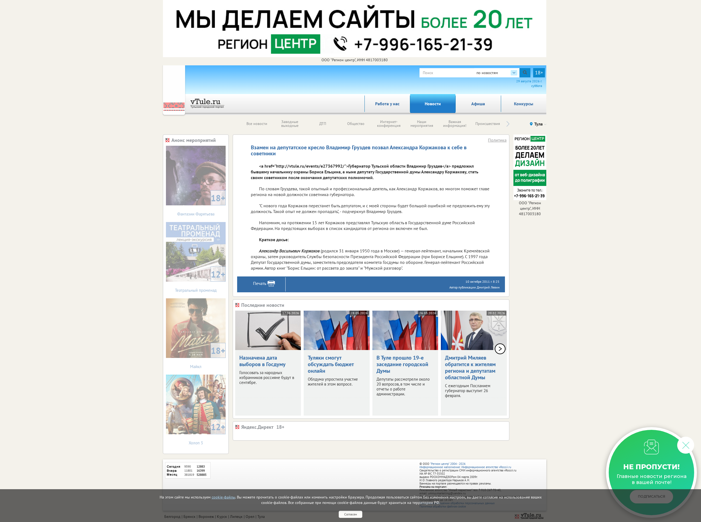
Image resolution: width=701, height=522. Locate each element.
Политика (497, 140)
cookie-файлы (223, 497)
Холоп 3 (207, 433)
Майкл (207, 357)
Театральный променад (200, 281)
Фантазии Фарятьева (201, 204)
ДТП (322, 123)
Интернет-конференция (389, 123)
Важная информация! (454, 123)
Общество (355, 123)
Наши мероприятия (421, 123)
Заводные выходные (289, 123)
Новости (433, 103)
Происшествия (487, 123)
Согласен (350, 514)
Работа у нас (387, 103)
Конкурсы (523, 103)
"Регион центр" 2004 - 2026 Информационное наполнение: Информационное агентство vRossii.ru (465, 465)
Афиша (478, 103)
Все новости (256, 123)
